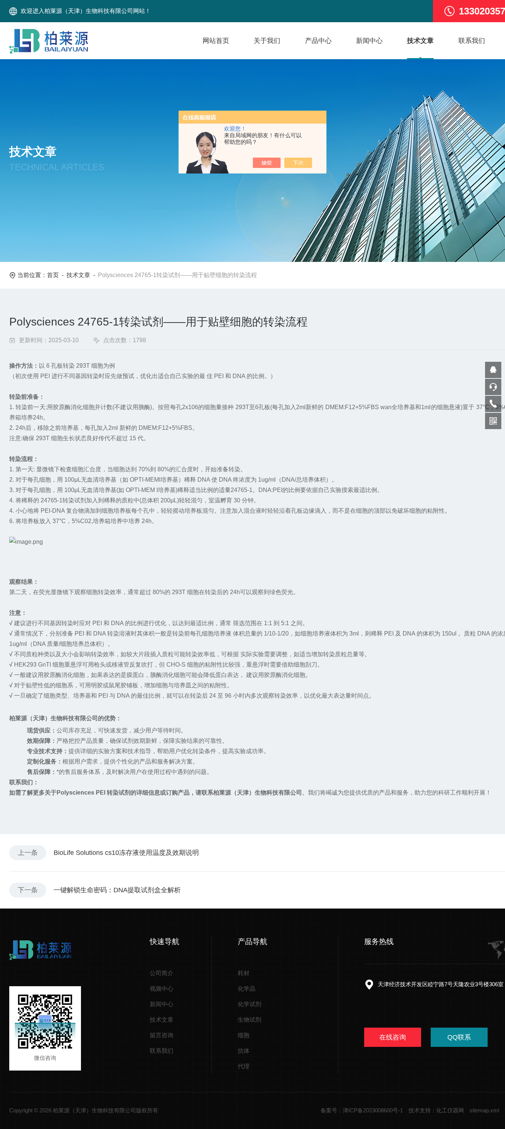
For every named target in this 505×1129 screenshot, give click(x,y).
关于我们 (267, 40)
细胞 (244, 1035)
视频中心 (161, 988)
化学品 (246, 988)
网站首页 (216, 40)
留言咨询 (161, 1035)
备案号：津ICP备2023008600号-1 (362, 1110)
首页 (53, 275)
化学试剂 (249, 1004)
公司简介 (161, 973)
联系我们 (471, 40)
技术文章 (420, 40)
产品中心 (318, 40)
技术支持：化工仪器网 (436, 1110)
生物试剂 (249, 1020)
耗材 (244, 973)
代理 (244, 1066)
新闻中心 (369, 40)
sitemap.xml (484, 1110)
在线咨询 (392, 1037)
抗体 (244, 1051)
